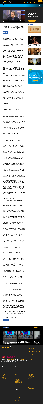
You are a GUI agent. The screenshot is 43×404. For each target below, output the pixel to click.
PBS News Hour (17, 374)
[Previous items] (2, 334)
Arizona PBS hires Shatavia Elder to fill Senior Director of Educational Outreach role (34, 45)
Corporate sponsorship (31, 385)
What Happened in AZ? (4, 372)
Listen (2, 383)
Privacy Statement (31, 353)
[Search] (42, 2)
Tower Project (29, 387)
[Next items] (40, 334)
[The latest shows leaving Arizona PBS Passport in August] (34, 58)
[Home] (7, 2)
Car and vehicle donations (31, 388)
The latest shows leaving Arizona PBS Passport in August (33, 66)
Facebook (31, 354)
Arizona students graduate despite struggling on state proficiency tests (24, 342)
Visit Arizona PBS (30, 377)
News (15, 366)
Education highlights (17, 390)
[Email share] (37, 18)
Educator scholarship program (18, 397)
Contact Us (29, 378)
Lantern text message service (18, 382)
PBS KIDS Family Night (17, 380)
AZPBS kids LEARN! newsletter (18, 381)
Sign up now (35, 80)
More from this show (32, 20)
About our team (17, 400)
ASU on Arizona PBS (3, 378)
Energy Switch (3, 374)
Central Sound (3, 385)
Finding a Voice (3, 391)
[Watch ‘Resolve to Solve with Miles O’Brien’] (34, 26)
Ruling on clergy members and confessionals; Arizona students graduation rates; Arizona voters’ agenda (10, 342)
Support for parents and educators (19, 398)
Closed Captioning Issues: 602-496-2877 (34, 351)
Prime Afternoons (3, 377)
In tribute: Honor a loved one (31, 386)
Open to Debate (17, 372)
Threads (31, 359)
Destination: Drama (3, 376)
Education (16, 389)
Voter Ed (16, 373)
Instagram (31, 356)
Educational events (17, 391)
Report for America (17, 399)
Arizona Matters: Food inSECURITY (5, 373)
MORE (37, 327)
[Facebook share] (34, 18)
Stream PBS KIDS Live (17, 379)
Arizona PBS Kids (17, 378)
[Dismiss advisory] (39, 5)
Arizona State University (11, 359)
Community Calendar (30, 372)
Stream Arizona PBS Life (4, 379)
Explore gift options (30, 379)
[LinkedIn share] (36, 18)
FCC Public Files (31, 348)
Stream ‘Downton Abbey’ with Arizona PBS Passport (34, 56)
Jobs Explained (3, 375)
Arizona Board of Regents (9, 363)
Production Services (30, 374)
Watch (2, 366)
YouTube (31, 357)
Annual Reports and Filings (31, 376)
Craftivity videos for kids (17, 383)
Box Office (29, 373)
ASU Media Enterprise (22, 359)
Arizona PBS (3, 360)
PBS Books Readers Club (31, 375)
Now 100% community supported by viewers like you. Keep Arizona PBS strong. (20, 5)
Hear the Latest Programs (4, 384)
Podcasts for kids (17, 384)
